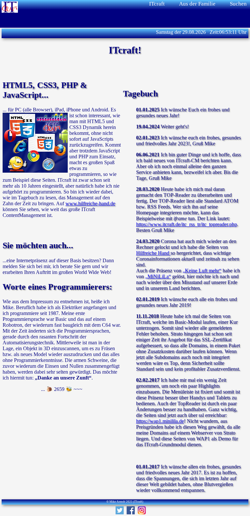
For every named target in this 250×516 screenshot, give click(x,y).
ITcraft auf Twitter (120, 510)
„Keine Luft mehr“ (202, 270)
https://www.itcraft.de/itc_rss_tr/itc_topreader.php (186, 224)
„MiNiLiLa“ (158, 276)
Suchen (238, 4)
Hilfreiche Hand (153, 253)
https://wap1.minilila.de (160, 421)
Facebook (131, 510)
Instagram (142, 510)
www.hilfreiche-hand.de (90, 203)
